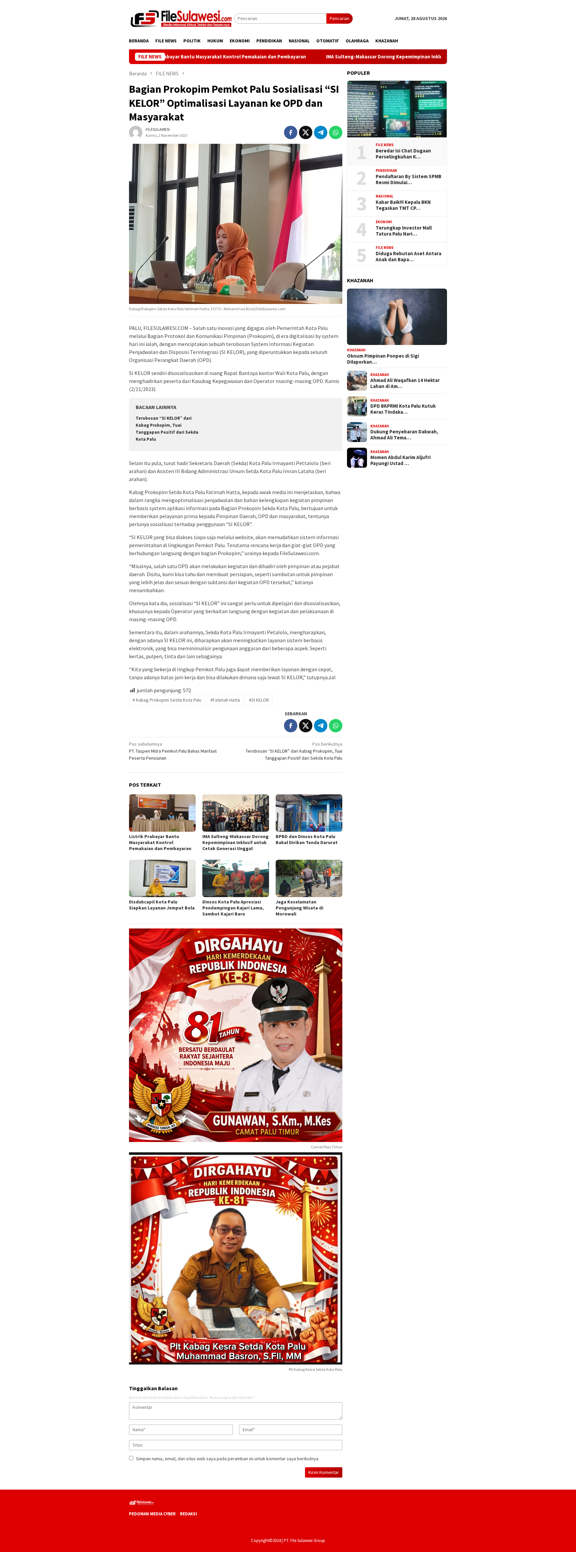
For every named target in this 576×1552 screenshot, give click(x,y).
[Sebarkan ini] (290, 132)
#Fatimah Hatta (225, 700)
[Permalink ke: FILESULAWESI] (135, 132)
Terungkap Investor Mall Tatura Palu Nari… (404, 231)
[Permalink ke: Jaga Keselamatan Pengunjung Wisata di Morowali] (309, 878)
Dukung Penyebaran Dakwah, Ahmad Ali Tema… (404, 435)
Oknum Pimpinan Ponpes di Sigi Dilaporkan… (383, 359)
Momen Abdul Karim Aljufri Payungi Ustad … (400, 460)
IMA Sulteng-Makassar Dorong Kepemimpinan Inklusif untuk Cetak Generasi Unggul (356, 57)
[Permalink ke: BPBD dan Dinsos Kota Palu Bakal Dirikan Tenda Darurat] (309, 813)
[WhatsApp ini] (335, 132)
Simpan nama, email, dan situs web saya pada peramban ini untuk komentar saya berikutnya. (227, 1459)
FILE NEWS (385, 144)
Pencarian (339, 18)
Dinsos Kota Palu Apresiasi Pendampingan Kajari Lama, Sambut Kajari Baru (233, 908)
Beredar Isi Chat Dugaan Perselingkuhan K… (403, 154)
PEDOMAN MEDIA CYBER (152, 1514)
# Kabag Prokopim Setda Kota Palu (167, 700)
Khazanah (356, 350)
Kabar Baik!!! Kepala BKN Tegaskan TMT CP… (403, 205)
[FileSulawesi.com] (181, 18)
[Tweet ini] (305, 132)
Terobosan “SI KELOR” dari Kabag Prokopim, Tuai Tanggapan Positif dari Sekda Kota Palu (294, 751)
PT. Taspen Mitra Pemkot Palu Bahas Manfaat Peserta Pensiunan (173, 751)
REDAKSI (188, 1514)
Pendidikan (386, 170)
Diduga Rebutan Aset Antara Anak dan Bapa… (408, 257)
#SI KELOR (259, 700)
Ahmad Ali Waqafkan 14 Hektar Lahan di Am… (405, 383)
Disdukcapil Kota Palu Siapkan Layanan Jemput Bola (162, 905)
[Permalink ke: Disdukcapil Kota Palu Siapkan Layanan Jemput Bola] (162, 878)
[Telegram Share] (320, 132)
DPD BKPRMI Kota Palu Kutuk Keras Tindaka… (403, 409)
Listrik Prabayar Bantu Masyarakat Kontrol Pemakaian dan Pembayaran (160, 842)
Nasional (384, 196)
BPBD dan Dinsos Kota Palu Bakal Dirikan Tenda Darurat (307, 839)
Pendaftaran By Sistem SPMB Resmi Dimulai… (408, 179)
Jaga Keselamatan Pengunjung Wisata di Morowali (299, 908)
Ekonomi (384, 222)
